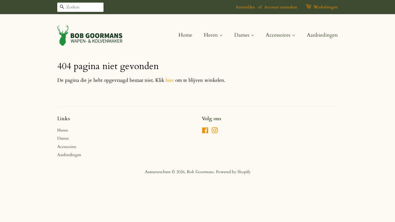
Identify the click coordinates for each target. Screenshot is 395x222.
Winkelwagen (325, 7)
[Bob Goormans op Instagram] (214, 131)
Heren (211, 35)
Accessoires (279, 35)
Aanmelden (245, 7)
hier (170, 80)
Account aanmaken (280, 7)
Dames (242, 35)
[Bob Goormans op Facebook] (205, 131)
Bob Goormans (200, 172)
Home (185, 35)
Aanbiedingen (322, 35)
